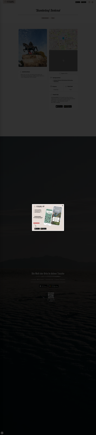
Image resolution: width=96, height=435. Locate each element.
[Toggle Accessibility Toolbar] (2, 433)
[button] (62, 205)
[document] (48, 217)
